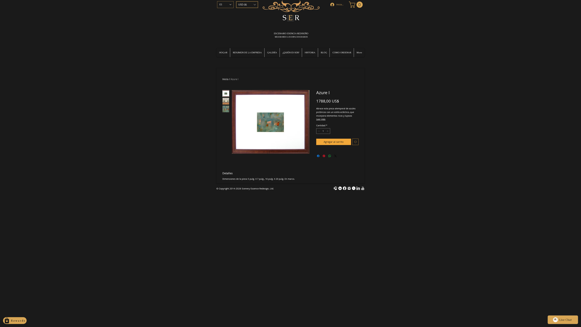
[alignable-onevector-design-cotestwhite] (335, 188)
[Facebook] (344, 188)
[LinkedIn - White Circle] (340, 188)
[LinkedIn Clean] (358, 188)
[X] (353, 188)
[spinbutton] (323, 131)
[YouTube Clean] (362, 188)
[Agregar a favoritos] (355, 142)
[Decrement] (318, 131)
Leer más (320, 119)
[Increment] (328, 131)
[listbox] (247, 4)
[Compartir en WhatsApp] (330, 156)
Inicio (225, 79)
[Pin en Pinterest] (324, 156)
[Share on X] (335, 156)
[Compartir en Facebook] (318, 156)
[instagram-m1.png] (349, 188)
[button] (247, 4)
